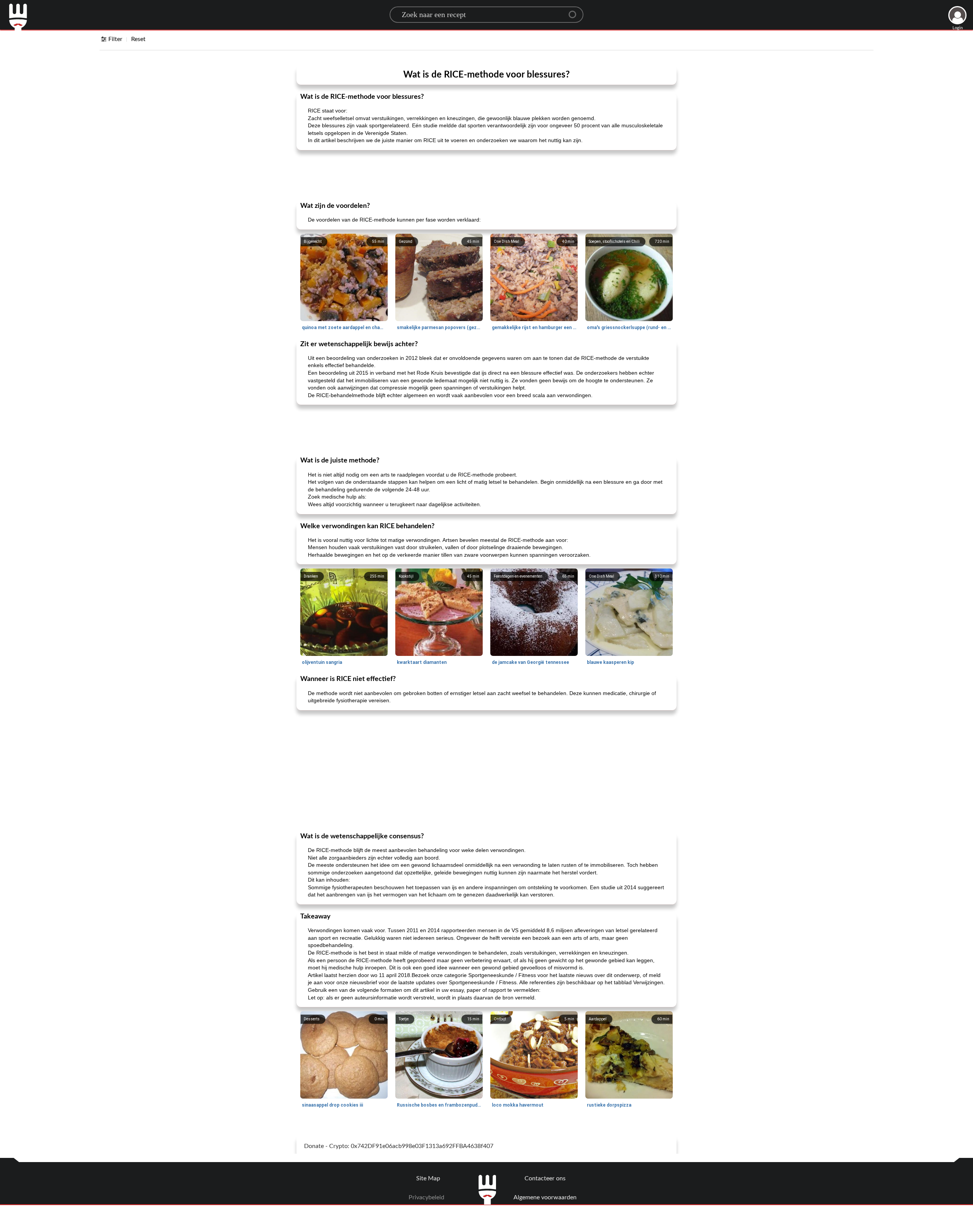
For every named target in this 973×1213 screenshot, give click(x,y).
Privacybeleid (426, 1197)
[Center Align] (575, 11)
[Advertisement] (486, 175)
